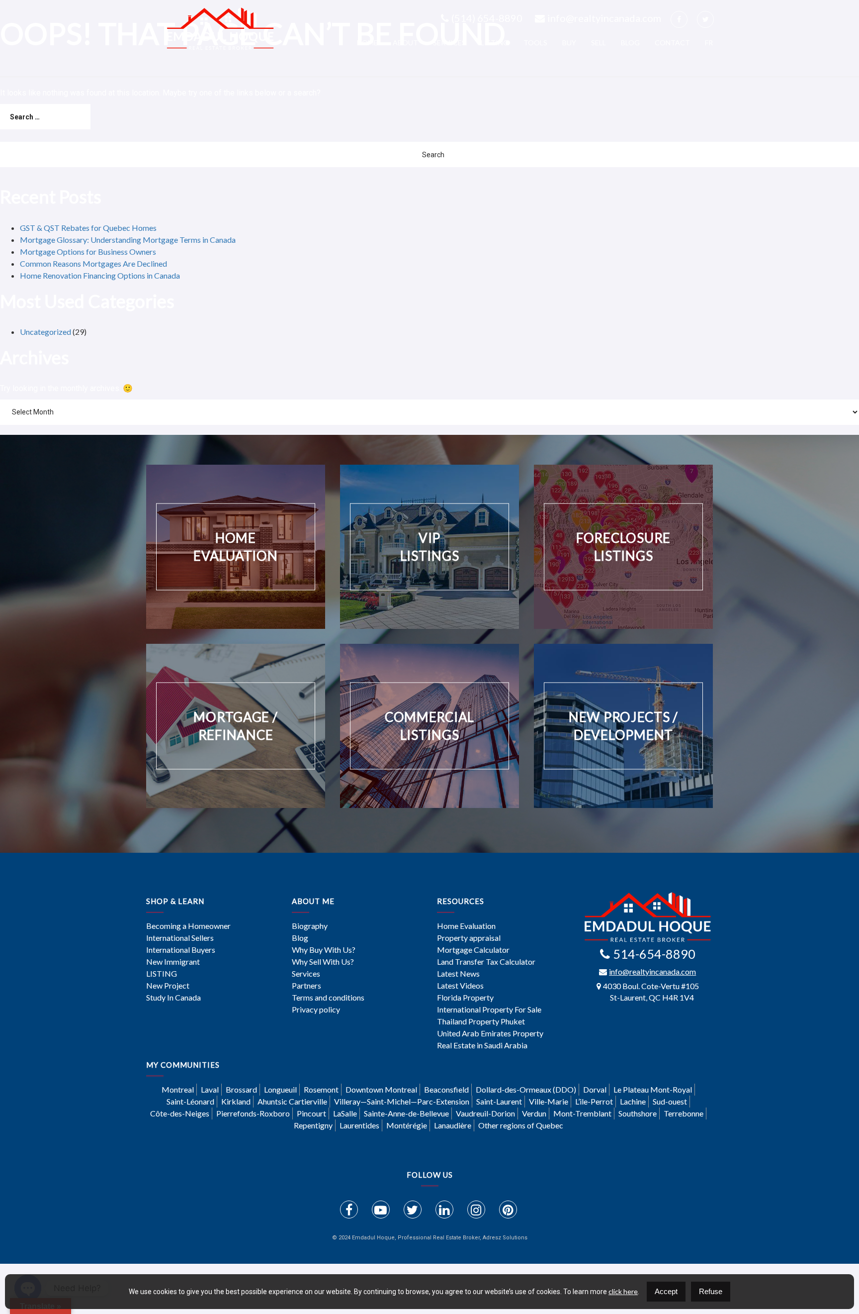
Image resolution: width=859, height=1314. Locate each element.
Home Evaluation (466, 926)
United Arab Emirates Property (490, 1033)
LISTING (495, 42)
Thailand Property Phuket (481, 1021)
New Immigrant (173, 962)
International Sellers (180, 938)
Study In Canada (173, 998)
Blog (630, 42)
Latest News (458, 974)
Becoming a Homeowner (188, 926)
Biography (310, 926)
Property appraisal (469, 938)
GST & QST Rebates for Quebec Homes (88, 227)
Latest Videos (460, 986)
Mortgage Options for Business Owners (88, 251)
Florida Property (465, 998)
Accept (666, 1291)
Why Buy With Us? (323, 950)
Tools (535, 42)
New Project (167, 986)
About (405, 42)
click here (623, 1291)
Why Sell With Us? (323, 962)
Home (367, 42)
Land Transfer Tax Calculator (486, 962)
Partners (306, 986)
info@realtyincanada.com (604, 18)
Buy (569, 42)
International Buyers (180, 950)
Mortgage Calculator (473, 950)
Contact (672, 42)
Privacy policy (316, 1009)
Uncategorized (45, 331)
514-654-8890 (654, 953)
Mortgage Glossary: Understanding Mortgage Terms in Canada (128, 239)
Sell (598, 42)
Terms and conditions (328, 998)
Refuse (710, 1291)
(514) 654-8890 (486, 18)
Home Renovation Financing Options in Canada (100, 275)
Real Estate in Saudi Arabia (482, 1045)
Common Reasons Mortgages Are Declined (93, 263)
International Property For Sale (489, 1009)
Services (449, 42)
